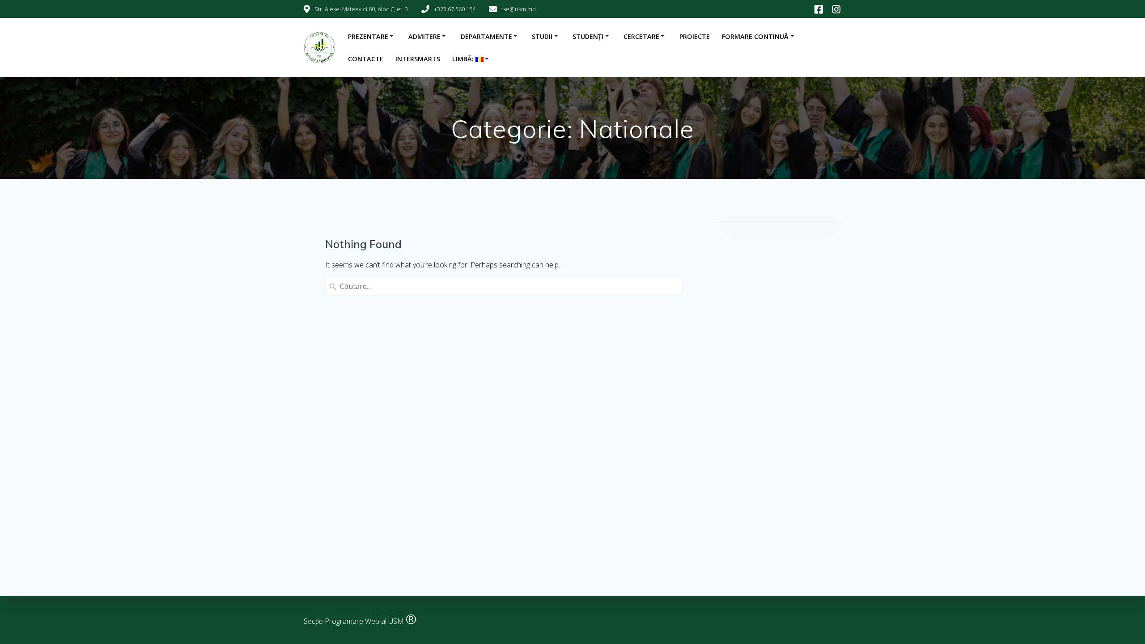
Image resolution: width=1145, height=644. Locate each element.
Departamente (486, 36)
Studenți (587, 36)
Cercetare (641, 36)
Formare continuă (755, 36)
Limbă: (463, 59)
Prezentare (368, 36)
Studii (542, 36)
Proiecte (694, 36)
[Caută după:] (503, 286)
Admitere (424, 36)
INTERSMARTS (417, 59)
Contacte (365, 59)
